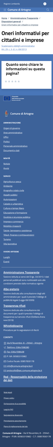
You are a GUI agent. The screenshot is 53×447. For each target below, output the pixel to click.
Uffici (5, 137)
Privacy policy (9, 398)
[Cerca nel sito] (47, 9)
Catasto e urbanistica (13, 203)
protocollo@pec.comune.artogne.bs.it (24, 370)
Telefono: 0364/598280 (17, 347)
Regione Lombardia (12, 3)
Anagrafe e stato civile (13, 190)
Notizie (6, 163)
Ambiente (7, 186)
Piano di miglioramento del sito (16, 426)
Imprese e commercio (13, 221)
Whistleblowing (13, 326)
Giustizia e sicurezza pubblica (16, 217)
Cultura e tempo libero (13, 208)
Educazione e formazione (15, 212)
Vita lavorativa (10, 243)
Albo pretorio (11, 289)
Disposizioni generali (11, 21)
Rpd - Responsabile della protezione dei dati (25, 378)
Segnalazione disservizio (13, 415)
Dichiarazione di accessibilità (15, 403)
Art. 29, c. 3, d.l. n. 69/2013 (14, 49)
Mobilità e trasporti (12, 226)
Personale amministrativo (15, 146)
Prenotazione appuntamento (15, 420)
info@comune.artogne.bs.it (19, 366)
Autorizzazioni (10, 199)
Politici (6, 141)
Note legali (8, 392)
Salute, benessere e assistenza (17, 230)
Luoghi (6, 257)
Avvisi (6, 168)
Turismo (7, 239)
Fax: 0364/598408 (15, 351)
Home (4, 18)
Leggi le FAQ (8, 409)
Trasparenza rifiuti (14, 305)
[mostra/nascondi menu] (4, 9)
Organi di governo (11, 128)
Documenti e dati (11, 150)
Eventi (6, 261)
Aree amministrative (12, 132)
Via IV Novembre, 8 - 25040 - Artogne (28, 343)
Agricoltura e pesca (12, 181)
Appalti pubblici (10, 195)
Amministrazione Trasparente (24, 18)
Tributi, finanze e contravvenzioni (18, 235)
